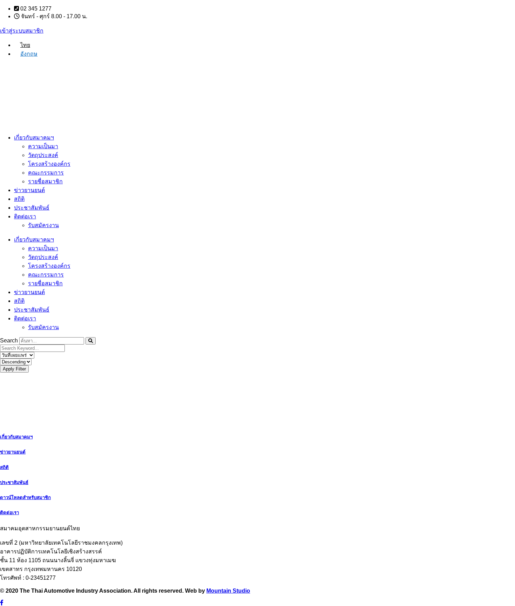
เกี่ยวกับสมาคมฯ (34, 138)
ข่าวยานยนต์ (29, 190)
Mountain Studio (228, 591)
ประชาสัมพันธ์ (31, 208)
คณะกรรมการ (46, 173)
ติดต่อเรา (25, 216)
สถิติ (19, 199)
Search (9, 340)
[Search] (90, 341)
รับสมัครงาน (43, 225)
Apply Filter (14, 369)
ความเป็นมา (43, 146)
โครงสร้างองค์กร (49, 164)
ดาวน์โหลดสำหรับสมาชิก (25, 497)
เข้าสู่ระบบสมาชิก (21, 31)
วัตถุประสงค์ (43, 155)
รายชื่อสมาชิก (45, 181)
